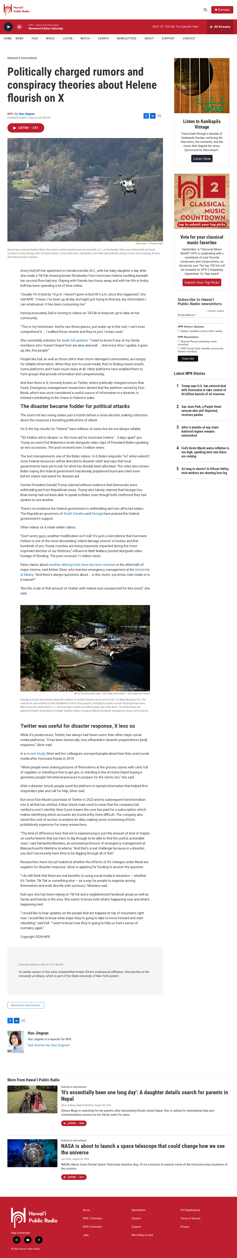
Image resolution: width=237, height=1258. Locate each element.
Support (136, 1226)
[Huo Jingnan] (15, 1042)
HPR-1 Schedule (92, 1218)
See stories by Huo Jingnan (49, 1045)
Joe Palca (66, 1159)
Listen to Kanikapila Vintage (202, 124)
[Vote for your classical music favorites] (201, 201)
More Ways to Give (142, 1235)
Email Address (187, 315)
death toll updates (75, 340)
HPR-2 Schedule (92, 1226)
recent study (35, 753)
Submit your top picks (201, 282)
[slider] (25, 27)
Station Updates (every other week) (201, 331)
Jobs (86, 1235)
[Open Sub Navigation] (26, 38)
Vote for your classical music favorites (201, 239)
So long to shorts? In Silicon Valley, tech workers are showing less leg (205, 471)
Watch (85, 38)
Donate (224, 10)
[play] (8, 27)
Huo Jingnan (26, 114)
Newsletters (139, 1210)
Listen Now (202, 158)
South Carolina (74, 513)
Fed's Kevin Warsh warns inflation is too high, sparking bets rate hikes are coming (205, 452)
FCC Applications (190, 1210)
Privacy (185, 1226)
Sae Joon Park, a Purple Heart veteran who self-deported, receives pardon (201, 411)
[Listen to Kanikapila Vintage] (201, 85)
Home (8, 38)
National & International (22, 58)
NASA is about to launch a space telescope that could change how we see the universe (143, 1149)
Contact (136, 1218)
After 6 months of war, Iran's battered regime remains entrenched (199, 431)
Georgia (98, 513)
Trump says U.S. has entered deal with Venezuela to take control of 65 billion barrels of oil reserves (203, 390)
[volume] (19, 27)
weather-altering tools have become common (82, 565)
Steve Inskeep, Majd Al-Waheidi (77, 1105)
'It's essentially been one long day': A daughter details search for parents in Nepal (144, 1095)
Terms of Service (191, 1218)
